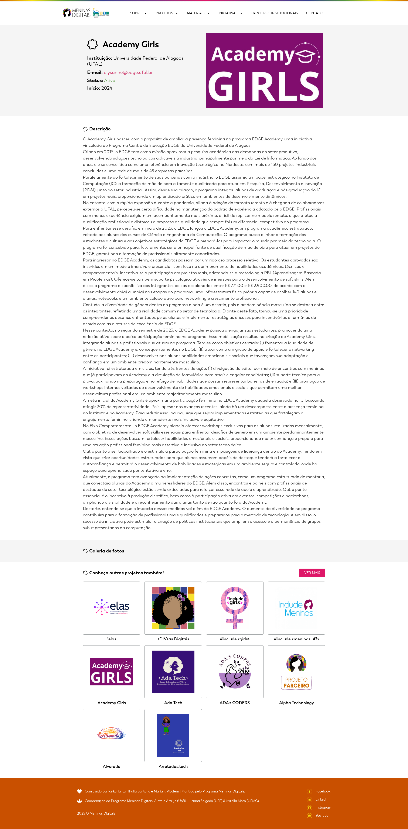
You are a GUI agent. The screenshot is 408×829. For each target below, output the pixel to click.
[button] (312, 573)
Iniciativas (227, 13)
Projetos (164, 13)
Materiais (195, 13)
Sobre (136, 13)
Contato (314, 13)
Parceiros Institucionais (274, 13)
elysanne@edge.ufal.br (128, 72)
